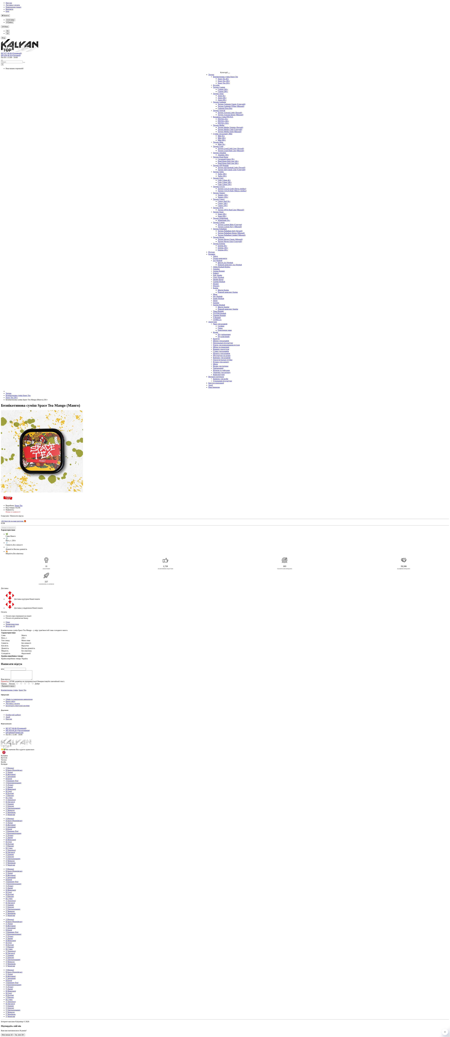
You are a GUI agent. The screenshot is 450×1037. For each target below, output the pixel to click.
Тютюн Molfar (218, 125)
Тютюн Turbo (218, 172)
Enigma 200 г (223, 250)
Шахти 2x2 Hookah (225, 263)
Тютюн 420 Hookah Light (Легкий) (231, 168)
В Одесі (9, 791)
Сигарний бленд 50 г (226, 159)
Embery (216, 273)
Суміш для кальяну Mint (222, 134)
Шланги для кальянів (221, 353)
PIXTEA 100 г (223, 121)
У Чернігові (10, 815)
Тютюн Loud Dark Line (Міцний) (231, 151)
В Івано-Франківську (14, 770)
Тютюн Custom (219, 87)
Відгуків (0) (10, 626)
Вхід (3, 38)
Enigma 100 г (223, 248)
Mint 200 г (222, 140)
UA (5, 27)
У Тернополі (11, 800)
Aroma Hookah (219, 271)
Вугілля (211, 252)
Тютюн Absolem (219, 153)
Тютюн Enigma (219, 244)
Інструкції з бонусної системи (18, 706)
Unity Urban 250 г (225, 184)
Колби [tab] (3, 762)
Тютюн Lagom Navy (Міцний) (230, 227)
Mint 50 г (221, 136)
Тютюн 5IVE (218, 208)
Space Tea (22, 690)
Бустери (216, 85)
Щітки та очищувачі (221, 347)
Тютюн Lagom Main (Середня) (230, 225)
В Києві (9, 779)
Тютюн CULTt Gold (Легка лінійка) (232, 189)
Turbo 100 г (222, 174)
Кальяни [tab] (4, 756)
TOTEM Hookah (219, 313)
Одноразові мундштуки (222, 381)
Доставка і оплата (13, 5)
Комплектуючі (219, 375)
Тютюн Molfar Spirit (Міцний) (229, 132)
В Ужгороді (10, 802)
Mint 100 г (222, 138)
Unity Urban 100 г (225, 182)
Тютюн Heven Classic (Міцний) (230, 239)
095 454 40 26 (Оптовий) (11, 55)
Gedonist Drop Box (225, 108)
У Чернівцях (11, 812)
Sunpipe (216, 303)
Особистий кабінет (13, 715)
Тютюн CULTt (219, 187)
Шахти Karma (223, 290)
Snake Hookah (218, 299)
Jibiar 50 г (221, 144)
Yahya (215, 256)
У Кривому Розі (12, 781)
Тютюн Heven (218, 237)
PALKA (216, 286)
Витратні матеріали (216, 377)
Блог (7, 11)
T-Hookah (217, 318)
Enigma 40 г (222, 246)
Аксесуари (212, 322)
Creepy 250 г (223, 206)
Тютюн (211, 75)
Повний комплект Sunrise (228, 309)
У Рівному (10, 796)
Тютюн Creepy (219, 199)
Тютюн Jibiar (218, 142)
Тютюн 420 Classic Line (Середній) (231, 170)
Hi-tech (216, 284)
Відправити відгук (8, 686)
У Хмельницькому (13, 808)
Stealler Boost (218, 279)
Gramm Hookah (219, 282)
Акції (210, 385)
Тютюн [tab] (4, 760)
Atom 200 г (222, 100)
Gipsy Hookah (218, 277)
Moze (215, 294)
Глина (220, 328)
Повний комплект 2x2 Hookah (230, 265)
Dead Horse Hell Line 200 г (228, 163)
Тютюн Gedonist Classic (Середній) (231, 104)
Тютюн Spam (218, 212)
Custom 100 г (223, 89)
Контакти (9, 9)
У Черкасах (10, 810)
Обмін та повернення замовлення (19, 699)
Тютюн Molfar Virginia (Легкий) (230, 127)
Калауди (216, 339)
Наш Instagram (214, 387)
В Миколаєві (11, 789)
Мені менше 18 (7, 1035)
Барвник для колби (220, 379)
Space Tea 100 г (224, 81)
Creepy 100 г (223, 203)
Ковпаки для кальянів (221, 358)
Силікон (221, 326)
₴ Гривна (10, 22)
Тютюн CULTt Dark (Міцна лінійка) (232, 191)
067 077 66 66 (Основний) (11, 53)
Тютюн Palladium (220, 229)
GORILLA (217, 320)
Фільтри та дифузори (221, 370)
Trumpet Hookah (219, 315)
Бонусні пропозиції (216, 383)
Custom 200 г (223, 91)
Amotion (216, 269)
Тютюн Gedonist (219, 102)
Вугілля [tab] (4, 758)
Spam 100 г (222, 214)
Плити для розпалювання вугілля (226, 345)
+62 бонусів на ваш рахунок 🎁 (13, 521)
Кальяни (211, 254)
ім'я (2, 669)
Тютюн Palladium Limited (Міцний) (232, 235)
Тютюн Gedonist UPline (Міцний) (231, 106)
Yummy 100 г (223, 195)
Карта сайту (10, 701)
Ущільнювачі (218, 368)
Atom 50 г (222, 96)
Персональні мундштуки (223, 343)
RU (8, 31)
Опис (8, 622)
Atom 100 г (222, 98)
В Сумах (9, 798)
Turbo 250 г (222, 176)
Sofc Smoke (217, 275)
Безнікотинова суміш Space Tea (225, 77)
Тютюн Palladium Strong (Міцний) (231, 233)
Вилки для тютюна (220, 366)
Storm (215, 301)
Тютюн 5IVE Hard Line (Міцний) (231, 210)
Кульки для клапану (221, 362)
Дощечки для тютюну (222, 372)
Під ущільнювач (224, 334)
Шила (215, 364)
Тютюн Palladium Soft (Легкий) (230, 231)
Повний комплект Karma (228, 292)
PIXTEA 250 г (223, 123)
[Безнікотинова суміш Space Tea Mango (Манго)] (42, 451)
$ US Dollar (10, 20)
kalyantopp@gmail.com (14, 733)
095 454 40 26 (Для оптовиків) (18, 730)
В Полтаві (10, 793)
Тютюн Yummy (219, 193)
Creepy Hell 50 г (224, 201)
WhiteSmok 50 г (224, 220)
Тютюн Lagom (219, 222)
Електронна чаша (225, 330)
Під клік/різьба (223, 337)
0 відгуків (5, 516)
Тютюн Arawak (219, 110)
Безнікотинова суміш (9, 690)
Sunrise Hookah (219, 305)
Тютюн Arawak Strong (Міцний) (230, 115)
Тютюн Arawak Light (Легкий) (230, 113)
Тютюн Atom (218, 94)
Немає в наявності (8, 528)
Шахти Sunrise (223, 307)
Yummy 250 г (223, 197)
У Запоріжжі (11, 777)
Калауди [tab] (4, 764)
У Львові (9, 787)
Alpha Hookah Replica (221, 267)
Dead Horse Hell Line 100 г (228, 161)
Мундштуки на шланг (222, 356)
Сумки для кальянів (221, 351)
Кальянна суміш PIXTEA (223, 117)
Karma (215, 288)
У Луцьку (9, 785)
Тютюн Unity (218, 178)
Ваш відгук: (5, 679)
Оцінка (4, 684)
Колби (215, 332)
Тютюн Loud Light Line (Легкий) (231, 149)
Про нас (9, 3)
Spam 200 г (222, 216)
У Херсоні (10, 806)
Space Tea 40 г (223, 79)
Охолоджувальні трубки (222, 360)
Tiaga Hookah (218, 311)
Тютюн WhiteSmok (220, 218)
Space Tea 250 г (224, 83)
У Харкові (10, 804)
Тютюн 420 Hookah (221, 165)
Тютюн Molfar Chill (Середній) (230, 130)
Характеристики (12, 624)
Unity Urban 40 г (224, 180)
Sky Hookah (217, 296)
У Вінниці (10, 768)
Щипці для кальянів (221, 341)
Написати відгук (17, 516)
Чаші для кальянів (220, 324)
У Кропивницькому (13, 783)
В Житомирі (10, 774)
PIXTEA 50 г (223, 119)
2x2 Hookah (217, 260)
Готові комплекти (220, 258)
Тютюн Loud (218, 146)
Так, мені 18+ (19, 1035)
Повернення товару (13, 7)
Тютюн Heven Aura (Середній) (230, 241)
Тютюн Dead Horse (220, 157)
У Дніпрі (9, 772)
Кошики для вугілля (221, 349)
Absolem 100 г (223, 155)
